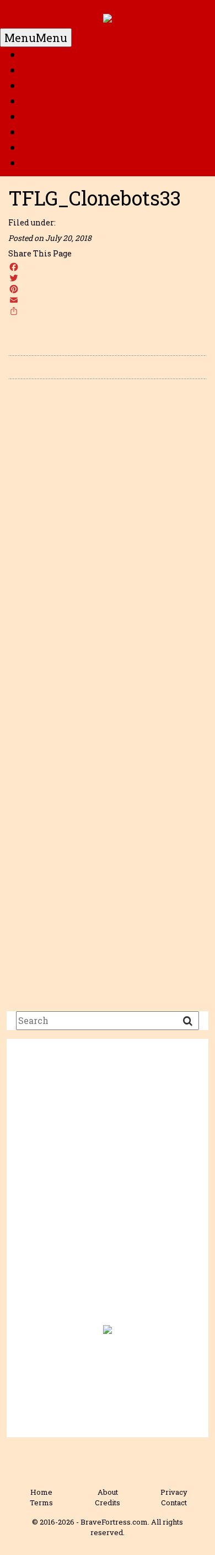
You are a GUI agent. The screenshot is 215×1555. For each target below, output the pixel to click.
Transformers (59, 132)
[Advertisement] (107, 1188)
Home (38, 55)
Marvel (41, 85)
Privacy (173, 1492)
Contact (174, 1502)
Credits (107, 1502)
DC (29, 70)
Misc (35, 163)
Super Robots (57, 116)
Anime (41, 147)
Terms (41, 1502)
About (108, 1492)
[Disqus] (107, 544)
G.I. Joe (40, 101)
